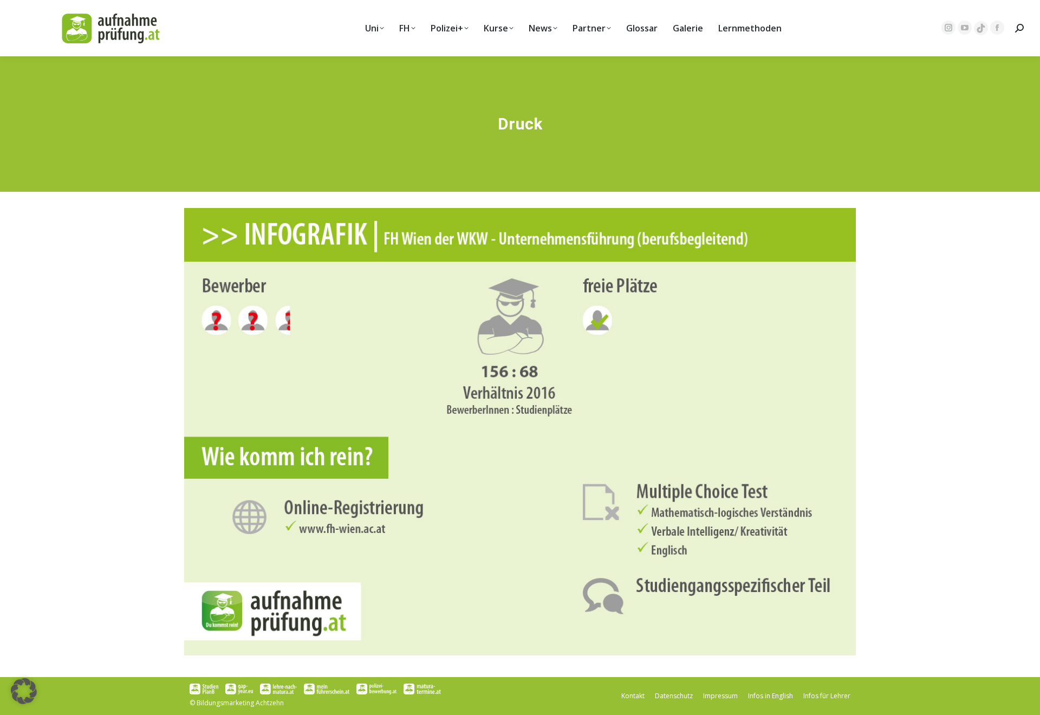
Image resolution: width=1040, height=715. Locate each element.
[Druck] (520, 431)
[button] (24, 691)
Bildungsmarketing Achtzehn (240, 702)
